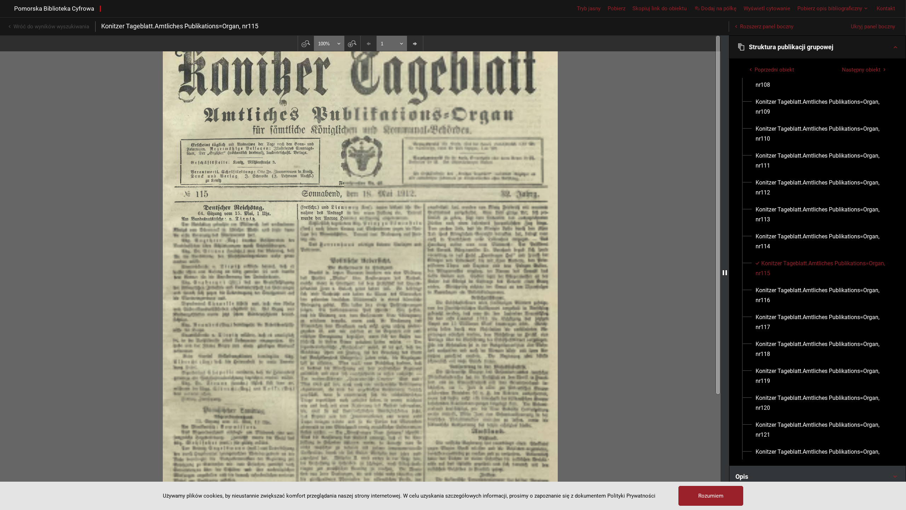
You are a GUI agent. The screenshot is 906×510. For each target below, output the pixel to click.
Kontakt (886, 8)
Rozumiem (710, 496)
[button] (817, 47)
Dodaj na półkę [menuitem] (718, 8)
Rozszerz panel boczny (766, 26)
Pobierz (616, 8)
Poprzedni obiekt (774, 70)
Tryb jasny (589, 8)
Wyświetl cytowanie (767, 8)
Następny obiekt (861, 70)
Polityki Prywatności (631, 496)
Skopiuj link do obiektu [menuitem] (659, 8)
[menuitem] (821, 80)
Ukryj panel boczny (873, 26)
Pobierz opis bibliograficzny (829, 8)
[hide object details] (725, 272)
